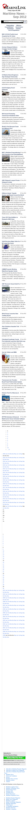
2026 (4, 453)
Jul (19, 453)
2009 (4, 597)
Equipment (10, 28)
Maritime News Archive (12, 778)
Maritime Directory (10, 807)
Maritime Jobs (9, 791)
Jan (6, 453)
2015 (4, 495)
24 (3, 577)
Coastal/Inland (9, 27)
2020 (4, 476)
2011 (4, 590)
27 (9, 449)
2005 (4, 612)
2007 (4, 605)
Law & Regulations (13, 30)
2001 (4, 627)
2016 (4, 491)
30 (3, 588)
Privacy (8, 777)
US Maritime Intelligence (12, 806)
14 (3, 558)
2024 (4, 461)
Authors (8, 781)
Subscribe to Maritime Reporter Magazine (16, 769)
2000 (4, 631)
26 (3, 581)
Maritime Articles (10, 780)
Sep (23, 457)
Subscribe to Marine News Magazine (15, 770)
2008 (4, 601)
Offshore (18, 25)
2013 (4, 502)
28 (3, 584)
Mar (11, 453)
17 (3, 564)
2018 (4, 483)
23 (3, 575)
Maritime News (10, 774)
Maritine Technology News (12, 788)
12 (3, 554)
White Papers (9, 805)
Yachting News (10, 792)
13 (3, 556)
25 (3, 579)
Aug (21, 453)
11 (3, 553)
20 (3, 569)
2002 (4, 624)
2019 (4, 480)
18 (3, 566)
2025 (4, 457)
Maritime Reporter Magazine (13, 798)
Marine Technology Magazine (13, 802)
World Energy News (11, 789)
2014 (4, 498)
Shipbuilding (10, 25)
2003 (4, 620)
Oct (4, 459)
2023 (4, 465)
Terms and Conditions (11, 776)
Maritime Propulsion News (12, 795)
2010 (4, 594)
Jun (17, 453)
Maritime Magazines (11, 803)
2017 (4, 487)
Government (19, 27)
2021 (4, 472)
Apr (13, 453)
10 (8, 447)
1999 (4, 635)
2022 (4, 468)
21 (3, 571)
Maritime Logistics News (12, 787)
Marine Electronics (10, 794)
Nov (6, 459)
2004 (4, 616)
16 (3, 562)
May (15, 453)
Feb (9, 453)
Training (18, 28)
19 (3, 568)
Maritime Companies (11, 809)
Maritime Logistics (10, 800)
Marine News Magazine (12, 799)
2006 (4, 609)
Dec (8, 459)
